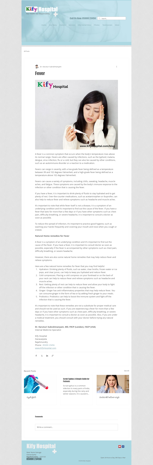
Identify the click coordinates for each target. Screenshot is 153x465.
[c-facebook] (123, 446)
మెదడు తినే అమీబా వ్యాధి (109, 397)
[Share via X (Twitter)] (42, 356)
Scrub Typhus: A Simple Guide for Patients (76, 380)
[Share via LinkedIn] (47, 356)
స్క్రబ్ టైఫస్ (31, 397)
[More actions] (116, 66)
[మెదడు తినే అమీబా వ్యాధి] (113, 384)
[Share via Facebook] (36, 356)
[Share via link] (53, 356)
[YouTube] (119, 446)
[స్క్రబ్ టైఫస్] (40, 384)
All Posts (26, 51)
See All (126, 371)
